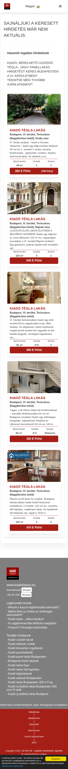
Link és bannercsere (34, 736)
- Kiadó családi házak (20, 639)
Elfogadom (55, 758)
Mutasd (27, 589)
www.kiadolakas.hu (21, 585)
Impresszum (34, 730)
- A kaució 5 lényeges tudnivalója (27, 627)
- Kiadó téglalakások (19, 673)
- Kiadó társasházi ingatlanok (25, 648)
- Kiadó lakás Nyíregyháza (23, 669)
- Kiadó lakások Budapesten (24, 678)
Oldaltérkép (34, 712)
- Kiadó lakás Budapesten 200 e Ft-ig (29, 682)
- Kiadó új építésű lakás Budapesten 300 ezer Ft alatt (32, 688)
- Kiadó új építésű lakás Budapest (27, 693)
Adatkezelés (34, 718)
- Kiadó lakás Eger (18, 665)
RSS (34, 743)
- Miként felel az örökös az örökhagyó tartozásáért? (29, 613)
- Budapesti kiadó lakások (23, 660)
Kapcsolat (34, 724)
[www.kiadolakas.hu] (6, 6)
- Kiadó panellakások (20, 652)
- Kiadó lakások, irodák (21, 643)
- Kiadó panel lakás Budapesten (26, 656)
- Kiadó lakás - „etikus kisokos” (25, 619)
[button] (32, 6)
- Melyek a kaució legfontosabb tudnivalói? (33, 607)
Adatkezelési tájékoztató (12, 765)
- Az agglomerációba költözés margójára (31, 623)
